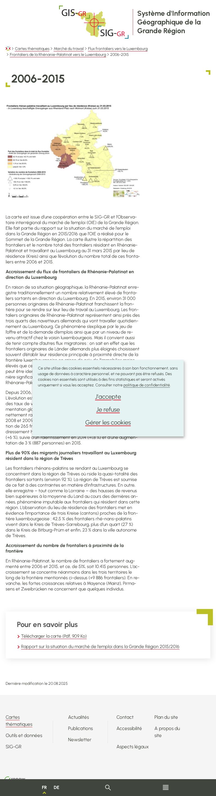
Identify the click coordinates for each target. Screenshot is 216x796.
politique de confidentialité (146, 384)
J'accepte (108, 396)
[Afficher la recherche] (108, 788)
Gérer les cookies (108, 422)
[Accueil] (8, 49)
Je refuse (108, 409)
